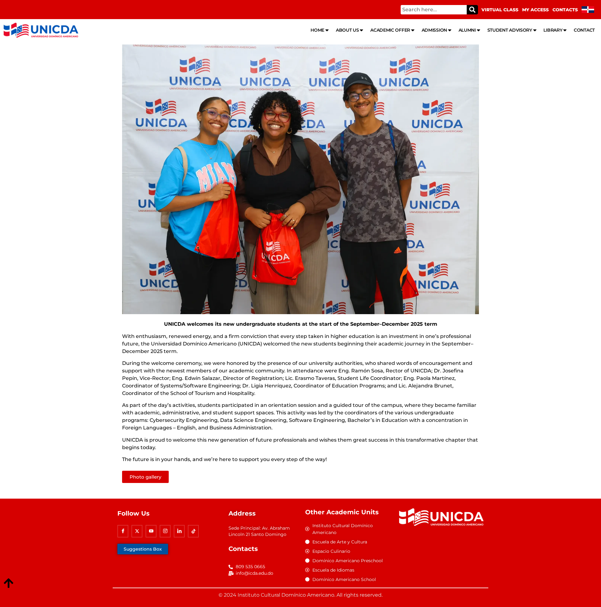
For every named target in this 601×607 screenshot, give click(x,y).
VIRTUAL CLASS (499, 10)
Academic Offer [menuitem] (390, 30)
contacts (565, 10)
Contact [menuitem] (584, 30)
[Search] (472, 9)
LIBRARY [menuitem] (552, 30)
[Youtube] (151, 531)
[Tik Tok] (193, 531)
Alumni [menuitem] (467, 30)
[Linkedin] (179, 531)
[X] (136, 531)
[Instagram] (165, 531)
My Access (535, 10)
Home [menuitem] (317, 30)
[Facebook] (122, 531)
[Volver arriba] (8, 583)
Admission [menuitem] (434, 30)
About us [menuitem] (347, 30)
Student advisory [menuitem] (509, 30)
